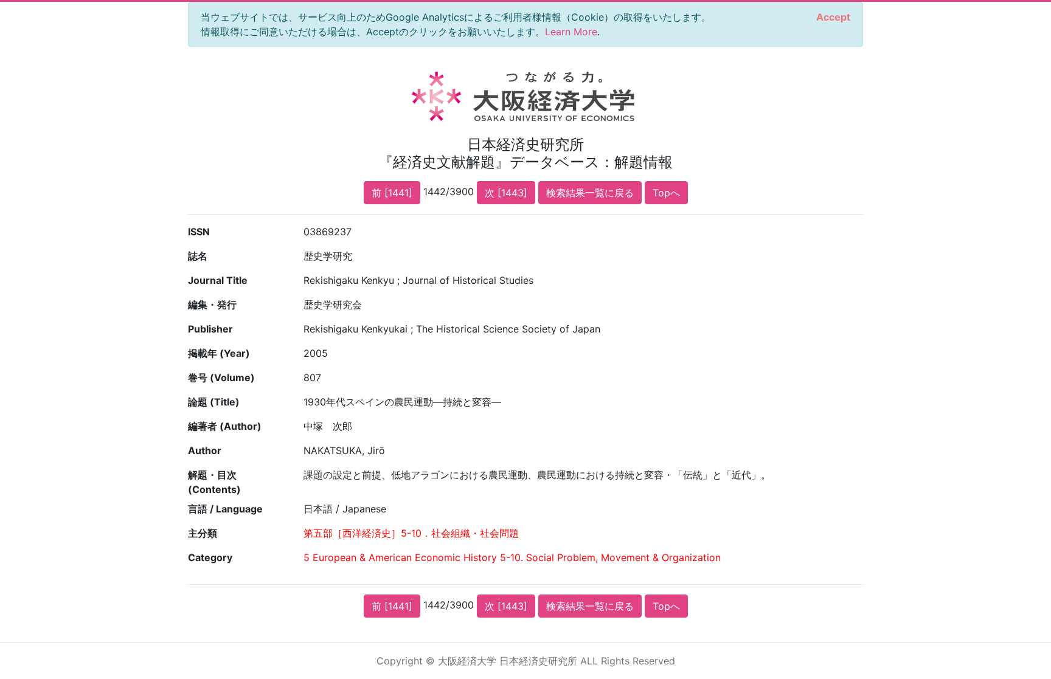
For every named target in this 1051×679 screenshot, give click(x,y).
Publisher (210, 329)
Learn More (571, 32)
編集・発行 (212, 304)
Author (204, 450)
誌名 (197, 256)
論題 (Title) (214, 402)
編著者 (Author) (225, 426)
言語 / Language (225, 509)
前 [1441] (392, 193)
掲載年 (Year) (219, 353)
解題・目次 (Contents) (214, 482)
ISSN (199, 232)
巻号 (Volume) (221, 377)
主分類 (202, 533)
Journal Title (218, 280)
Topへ (666, 193)
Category (210, 557)
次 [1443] (506, 193)
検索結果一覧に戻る (590, 193)
